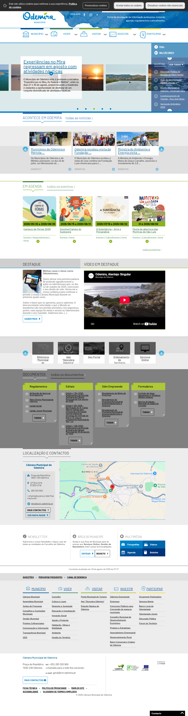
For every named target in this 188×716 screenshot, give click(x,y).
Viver (66, 34)
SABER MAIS (30, 318)
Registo (100, 553)
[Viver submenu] (76, 35)
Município (37, 34)
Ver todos (175, 64)
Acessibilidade (30, 691)
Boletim (154, 552)
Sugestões (28, 577)
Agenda (131, 552)
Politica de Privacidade (54, 688)
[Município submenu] (46, 35)
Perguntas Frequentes (50, 577)
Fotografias (133, 544)
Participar (154, 34)
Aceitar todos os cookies (129, 5)
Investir (123, 34)
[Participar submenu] (164, 35)
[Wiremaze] (161, 662)
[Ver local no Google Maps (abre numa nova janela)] (112, 491)
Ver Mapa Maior (36, 515)
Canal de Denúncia (77, 577)
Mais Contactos (36, 510)
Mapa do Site (77, 688)
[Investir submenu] (135, 35)
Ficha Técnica (30, 688)
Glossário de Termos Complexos (60, 691)
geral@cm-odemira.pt (42, 503)
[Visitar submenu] (105, 35)
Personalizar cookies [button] (96, 5)
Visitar (96, 34)
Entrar (86, 553)
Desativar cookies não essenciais (165, 5)
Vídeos (153, 544)
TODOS (37, 417)
